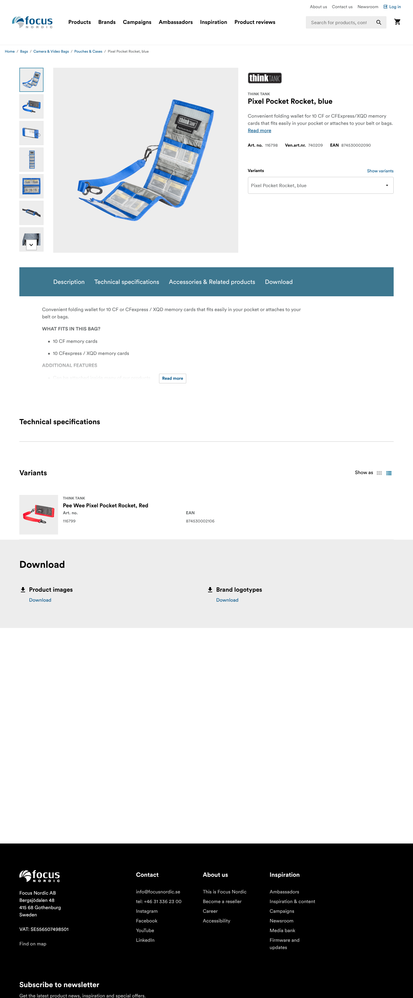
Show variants (380, 171)
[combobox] (346, 22)
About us (318, 6)
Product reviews (254, 22)
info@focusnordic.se (158, 892)
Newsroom (367, 6)
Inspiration (213, 22)
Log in (395, 6)
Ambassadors (176, 22)
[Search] (378, 22)
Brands (107, 22)
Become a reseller (222, 902)
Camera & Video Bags (51, 51)
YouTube (145, 931)
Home (10, 51)
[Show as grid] (379, 473)
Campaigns (137, 22)
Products (79, 22)
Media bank (282, 931)
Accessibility (216, 921)
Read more (260, 131)
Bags (24, 51)
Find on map (32, 944)
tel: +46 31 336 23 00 (159, 902)
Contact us (342, 6)
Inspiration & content (292, 902)
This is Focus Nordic (225, 892)
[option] (31, 80)
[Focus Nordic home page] (32, 22)
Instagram (147, 911)
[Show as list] (389, 473)
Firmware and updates (285, 944)
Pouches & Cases (88, 51)
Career (210, 911)
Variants (256, 171)
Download (40, 600)
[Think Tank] (265, 78)
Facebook (147, 921)
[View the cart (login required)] (397, 22)
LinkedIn (145, 940)
